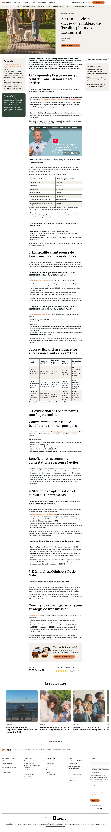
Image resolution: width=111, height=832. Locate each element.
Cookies (57, 824)
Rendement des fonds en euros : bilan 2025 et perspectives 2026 (55, 728)
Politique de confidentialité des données (82, 824)
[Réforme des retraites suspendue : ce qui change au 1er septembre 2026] (22, 706)
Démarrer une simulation (62, 656)
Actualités (91, 6)
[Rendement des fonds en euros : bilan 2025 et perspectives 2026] (55, 706)
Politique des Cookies (65, 824)
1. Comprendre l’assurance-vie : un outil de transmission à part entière (13, 66)
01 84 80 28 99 (71, 780)
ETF (71, 6)
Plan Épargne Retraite (29, 6)
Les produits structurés (80, 6)
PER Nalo (4, 770)
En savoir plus (13, 114)
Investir (48, 6)
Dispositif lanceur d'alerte (99, 824)
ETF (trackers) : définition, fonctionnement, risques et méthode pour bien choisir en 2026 (97, 71)
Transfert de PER (6, 772)
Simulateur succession (52, 770)
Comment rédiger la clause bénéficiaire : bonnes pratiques (13, 81)
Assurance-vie (40, 6)
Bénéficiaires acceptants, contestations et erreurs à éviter (13, 85)
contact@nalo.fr (74, 763)
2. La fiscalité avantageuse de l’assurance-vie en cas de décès (13, 70)
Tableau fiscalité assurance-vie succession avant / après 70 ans (13, 74)
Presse (48, 772)
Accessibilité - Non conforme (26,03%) (55, 826)
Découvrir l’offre (28, 776)
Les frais (26, 770)
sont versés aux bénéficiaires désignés (50, 99)
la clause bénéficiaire (74, 99)
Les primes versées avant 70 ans (39, 280)
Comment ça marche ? (29, 761)
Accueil (19, 6)
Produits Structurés (7, 763)
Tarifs (34, 2)
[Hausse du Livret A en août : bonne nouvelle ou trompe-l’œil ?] (89, 706)
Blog (47, 765)
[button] (107, 715)
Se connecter (86, 2)
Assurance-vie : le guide (67, 13)
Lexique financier (50, 774)
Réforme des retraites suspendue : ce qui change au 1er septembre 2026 (21, 729)
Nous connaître (50, 761)
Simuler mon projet (98, 2)
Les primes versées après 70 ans (39, 314)
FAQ (47, 767)
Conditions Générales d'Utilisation (45, 824)
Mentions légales (32, 824)
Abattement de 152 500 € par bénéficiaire (43, 514)
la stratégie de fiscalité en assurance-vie (65, 432)
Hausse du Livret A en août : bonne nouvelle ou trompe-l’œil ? (89, 728)
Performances (26, 2)
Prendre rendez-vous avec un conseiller (97, 59)
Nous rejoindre (50, 763)
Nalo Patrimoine (6, 761)
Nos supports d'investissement (32, 765)
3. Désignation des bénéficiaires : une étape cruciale (13, 78)
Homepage (15, 749)
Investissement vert (29, 763)
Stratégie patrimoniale (58, 6)
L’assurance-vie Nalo (35, 615)
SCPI (67, 6)
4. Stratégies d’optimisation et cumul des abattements (12, 89)
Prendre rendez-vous (29, 779)
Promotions (27, 767)
